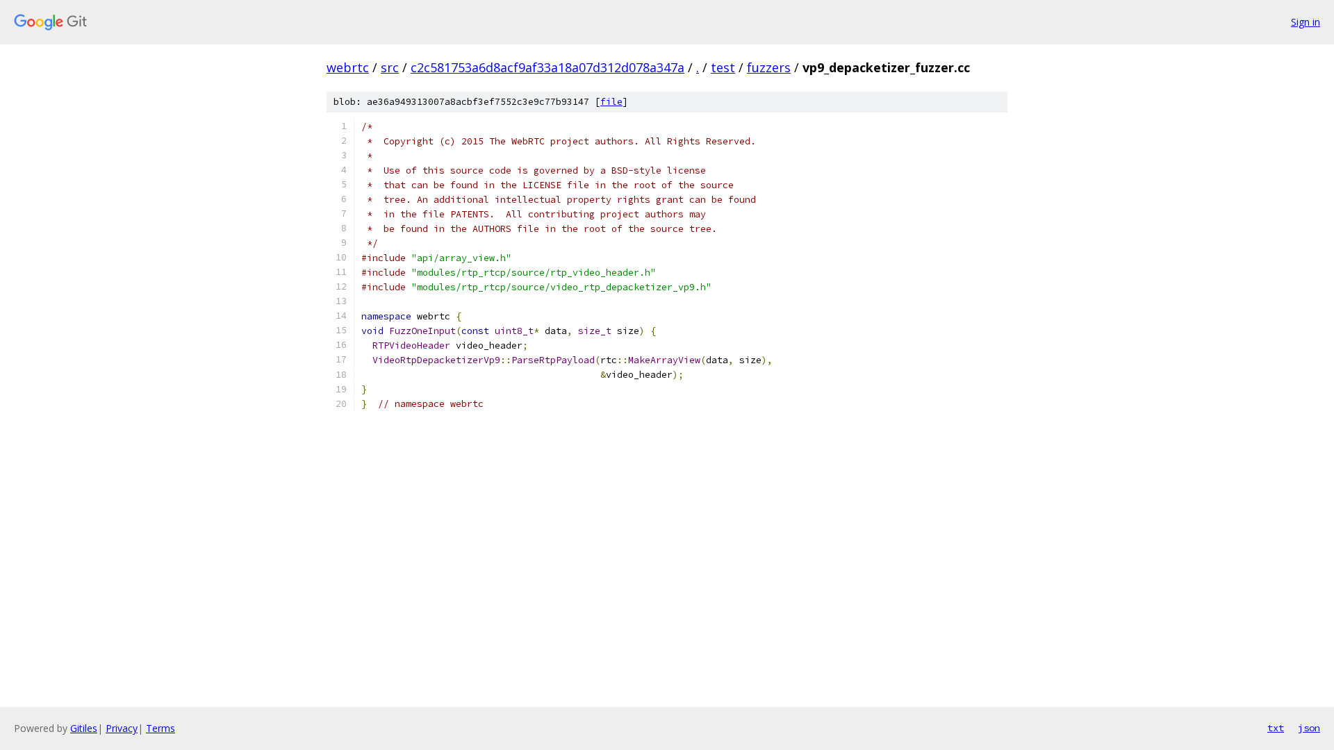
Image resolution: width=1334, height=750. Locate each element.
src (390, 67)
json (1309, 728)
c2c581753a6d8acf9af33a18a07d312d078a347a (547, 67)
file (611, 102)
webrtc (348, 67)
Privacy (122, 728)
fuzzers (769, 67)
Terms (160, 728)
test (723, 67)
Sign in (1305, 21)
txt (1275, 728)
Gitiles (83, 728)
